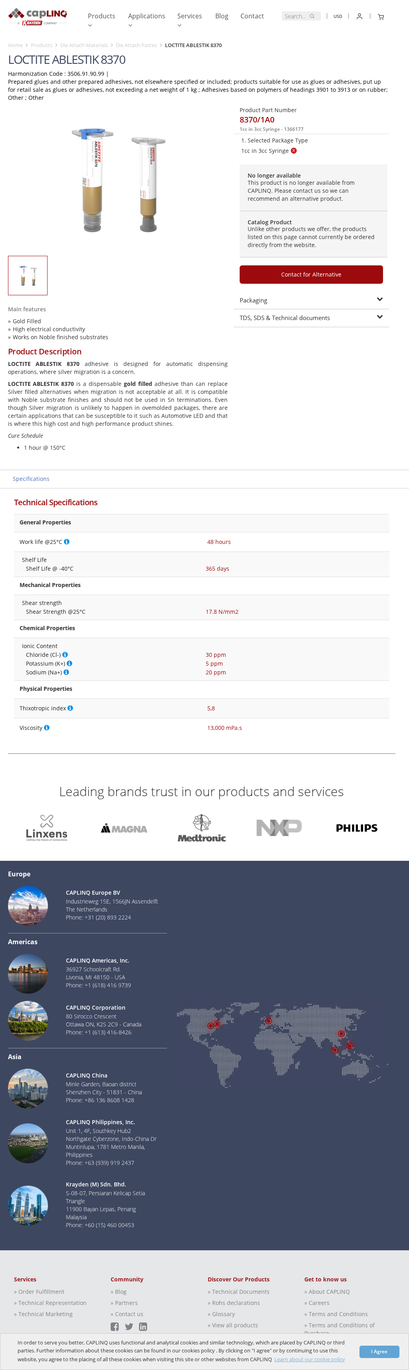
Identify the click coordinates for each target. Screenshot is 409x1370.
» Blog (119, 1291)
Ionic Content (40, 646)
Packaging (253, 300)
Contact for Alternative (311, 274)
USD (338, 16)
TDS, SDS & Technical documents (285, 318)
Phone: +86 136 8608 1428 (100, 1100)
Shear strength (42, 603)
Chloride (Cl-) (43, 654)
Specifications (31, 478)
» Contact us (127, 1314)
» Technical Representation (50, 1303)
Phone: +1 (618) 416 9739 (98, 985)
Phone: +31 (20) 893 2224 (98, 917)
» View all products (233, 1325)
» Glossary (221, 1314)
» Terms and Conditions (336, 1314)
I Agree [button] (379, 1351)
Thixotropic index (43, 708)
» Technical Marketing (43, 1314)
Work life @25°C (41, 542)
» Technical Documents (239, 1291)
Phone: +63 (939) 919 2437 (100, 1162)
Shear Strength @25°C (55, 611)
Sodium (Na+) (44, 672)
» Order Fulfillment (39, 1291)
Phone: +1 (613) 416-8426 (98, 1032)
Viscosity (31, 727)
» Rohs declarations (234, 1303)
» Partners (124, 1303)
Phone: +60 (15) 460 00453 (100, 1225)
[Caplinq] (37, 19)
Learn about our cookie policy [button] (309, 1359)
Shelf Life (34, 559)
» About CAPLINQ (327, 1291)
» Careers (317, 1303)
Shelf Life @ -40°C (49, 568)
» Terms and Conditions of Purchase (339, 1329)
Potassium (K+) (45, 663)
